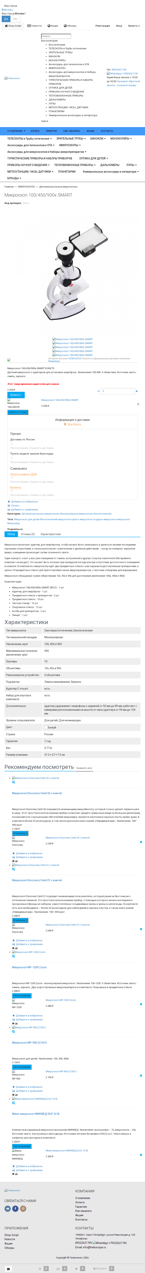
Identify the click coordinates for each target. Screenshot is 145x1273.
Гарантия (51, 131)
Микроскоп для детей (26, 519)
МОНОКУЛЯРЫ (119, 138)
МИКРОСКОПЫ (68, 145)
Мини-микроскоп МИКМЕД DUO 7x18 (67, 1150)
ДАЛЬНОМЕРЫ (109, 165)
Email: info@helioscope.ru (90, 1247)
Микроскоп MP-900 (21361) (61, 1071)
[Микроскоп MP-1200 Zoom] (76, 952)
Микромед (54, 361)
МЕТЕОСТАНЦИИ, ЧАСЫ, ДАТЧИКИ (29, 171)
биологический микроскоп (55, 519)
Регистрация (103, 25)
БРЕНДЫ (13, 178)
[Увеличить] (13, 782)
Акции (54, 25)
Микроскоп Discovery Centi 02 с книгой (68, 837)
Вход (119, 25)
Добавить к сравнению (24, 509)
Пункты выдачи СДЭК (23, 474)
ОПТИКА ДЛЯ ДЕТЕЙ (92, 158)
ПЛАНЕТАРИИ (67, 171)
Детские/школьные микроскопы (58, 186)
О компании (14, 131)
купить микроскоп (82, 519)
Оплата (34, 131)
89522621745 (119, 69)
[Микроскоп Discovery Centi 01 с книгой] (76, 865)
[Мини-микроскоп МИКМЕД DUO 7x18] (76, 1099)
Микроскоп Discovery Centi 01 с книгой (68, 924)
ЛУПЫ (130, 165)
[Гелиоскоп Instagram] (23, 1209)
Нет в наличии (22, 995)
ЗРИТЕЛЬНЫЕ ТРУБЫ (69, 138)
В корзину (20, 833)
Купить (14, 394)
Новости (36, 25)
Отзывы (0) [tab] (28, 534)
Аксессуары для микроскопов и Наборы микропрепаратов (45, 151)
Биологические (102, 513)
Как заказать (71, 131)
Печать (15, 505)
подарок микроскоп (104, 519)
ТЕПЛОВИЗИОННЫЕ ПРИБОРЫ (73, 165)
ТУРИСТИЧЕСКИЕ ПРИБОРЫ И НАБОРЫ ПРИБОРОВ (39, 158)
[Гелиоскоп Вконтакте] (8, 1209)
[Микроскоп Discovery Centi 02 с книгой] (76, 778)
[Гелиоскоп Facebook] (15, 1209)
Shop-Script (14, 25)
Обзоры (71, 25)
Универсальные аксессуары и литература (109, 171)
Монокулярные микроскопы (76, 513)
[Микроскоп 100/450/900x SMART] (72, 272)
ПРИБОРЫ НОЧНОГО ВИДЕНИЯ (27, 165)
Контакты (107, 131)
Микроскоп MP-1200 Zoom (61, 1000)
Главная (9, 186)
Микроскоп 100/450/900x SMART (60, 400)
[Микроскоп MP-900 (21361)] (76, 1028)
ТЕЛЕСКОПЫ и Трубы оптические (28, 138)
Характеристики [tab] (51, 534)
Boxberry (15, 487)
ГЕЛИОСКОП (75, 358)
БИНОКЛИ (96, 138)
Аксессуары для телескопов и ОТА (29, 145)
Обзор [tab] (11, 534)
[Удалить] (138, 404)
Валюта (132, 25)
